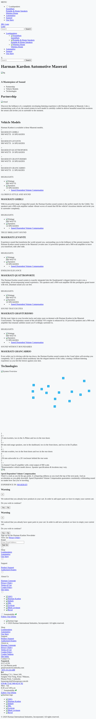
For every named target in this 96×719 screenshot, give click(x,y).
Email (3, 540)
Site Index (5, 590)
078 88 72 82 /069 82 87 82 (12, 683)
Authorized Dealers (8, 570)
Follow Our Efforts (8, 617)
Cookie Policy (6, 587)
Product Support (7, 567)
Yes (3, 507)
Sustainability (9, 614)
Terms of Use (6, 585)
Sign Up (5, 545)
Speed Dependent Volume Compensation (27, 190)
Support (9, 18)
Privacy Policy (6, 583)
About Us (5, 576)
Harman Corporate (8, 581)
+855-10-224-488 (8, 670)
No (8, 507)
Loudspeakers (14, 6)
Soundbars (10, 9)
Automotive (10, 15)
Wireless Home (12, 13)
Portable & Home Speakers (17, 11)
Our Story (10, 20)
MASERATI (22, 485)
